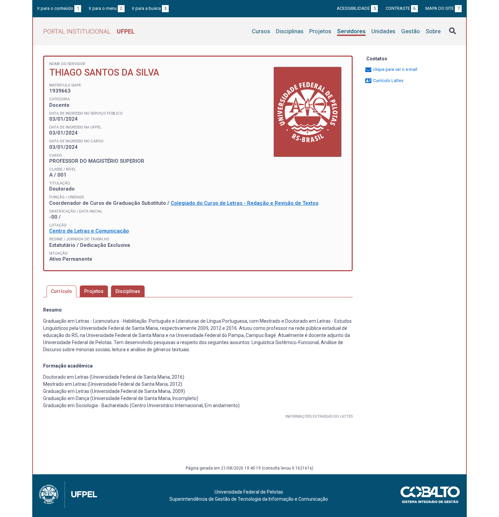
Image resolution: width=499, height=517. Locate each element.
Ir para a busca (149, 8)
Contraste (401, 8)
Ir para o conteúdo (58, 8)
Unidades (383, 31)
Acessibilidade (356, 8)
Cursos (261, 31)
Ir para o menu (106, 8)
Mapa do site (442, 8)
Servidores (351, 31)
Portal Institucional (89, 31)
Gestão (410, 31)
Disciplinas (289, 31)
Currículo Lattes (388, 80)
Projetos (320, 31)
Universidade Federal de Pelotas (249, 492)
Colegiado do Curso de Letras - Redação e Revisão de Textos (244, 203)
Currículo (61, 291)
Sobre (433, 31)
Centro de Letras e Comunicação (89, 231)
